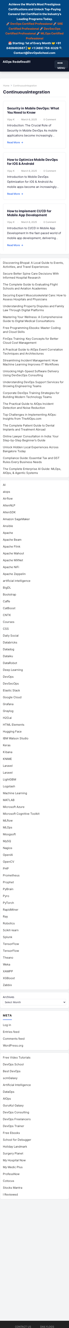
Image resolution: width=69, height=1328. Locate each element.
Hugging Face (12, 731)
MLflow (8, 820)
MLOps (7, 827)
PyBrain (8, 889)
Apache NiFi (11, 567)
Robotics (9, 923)
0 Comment (50, 119)
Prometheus (11, 875)
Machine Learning (15, 793)
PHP (6, 868)
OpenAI (8, 855)
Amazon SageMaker (16, 519)
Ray (5, 916)
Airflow (8, 498)
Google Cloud (12, 697)
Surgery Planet (13, 1153)
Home (6, 85)
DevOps (8, 676)
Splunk (7, 937)
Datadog (8, 649)
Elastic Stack (11, 690)
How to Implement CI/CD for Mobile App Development (29, 213)
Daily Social (11, 635)
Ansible (8, 526)
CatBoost (9, 608)
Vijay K (11, 119)
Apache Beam (12, 539)
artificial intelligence (16, 581)
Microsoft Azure (14, 807)
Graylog (8, 711)
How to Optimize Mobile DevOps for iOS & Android (32, 162)
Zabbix (7, 985)
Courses (8, 622)
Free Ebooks (11, 1133)
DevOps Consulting (16, 1112)
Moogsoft (9, 834)
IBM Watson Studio (15, 738)
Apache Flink (11, 546)
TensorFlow (11, 944)
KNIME (7, 759)
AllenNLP (9, 505)
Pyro (6, 896)
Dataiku (8, 656)
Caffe (6, 601)
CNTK (7, 615)
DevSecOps (11, 683)
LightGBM (9, 779)
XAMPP (8, 971)
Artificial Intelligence (17, 1085)
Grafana (8, 704)
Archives (8, 997)
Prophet (8, 882)
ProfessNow (11, 1174)
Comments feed (14, 1038)
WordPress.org (13, 1045)
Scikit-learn (11, 930)
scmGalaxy (10, 1078)
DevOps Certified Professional (31, 24)
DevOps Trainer (13, 1126)
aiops (6, 491)
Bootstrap (9, 594)
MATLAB (9, 800)
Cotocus (8, 1181)
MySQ (7, 841)
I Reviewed (10, 1194)
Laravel (8, 766)
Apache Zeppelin (14, 574)
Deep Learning (13, 670)
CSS (6, 629)
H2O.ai (7, 718)
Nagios (7, 848)
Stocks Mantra (12, 1187)
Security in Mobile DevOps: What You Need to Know (33, 110)
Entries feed (11, 1032)
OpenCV (8, 861)
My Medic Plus (13, 1167)
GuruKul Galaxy (13, 1105)
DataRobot (10, 663)
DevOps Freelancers (17, 1119)
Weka (6, 964)
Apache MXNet (13, 560)
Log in (7, 1025)
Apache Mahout (13, 553)
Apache (8, 533)
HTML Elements (13, 724)
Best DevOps (12, 1071)
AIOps (7, 1098)
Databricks (10, 642)
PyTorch (8, 903)
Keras (7, 745)
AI (4, 485)
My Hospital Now (14, 1160)
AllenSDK (9, 512)
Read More (15, 142)
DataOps (8, 1092)
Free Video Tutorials (16, 1057)
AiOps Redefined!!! (16, 62)
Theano (8, 957)
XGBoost (9, 978)
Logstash (9, 786)
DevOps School (13, 1064)
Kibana (7, 752)
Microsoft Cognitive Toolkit (21, 813)
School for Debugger (17, 1139)
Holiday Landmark (15, 1146)
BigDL (7, 587)
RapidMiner (10, 909)
